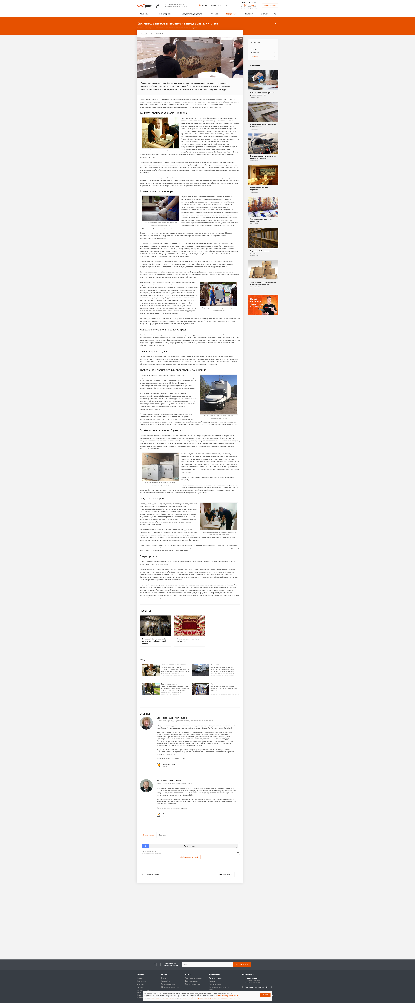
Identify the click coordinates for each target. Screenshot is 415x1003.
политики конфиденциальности (226, 996)
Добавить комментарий (189, 857)
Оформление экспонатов (170, 987)
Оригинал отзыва (169, 764)
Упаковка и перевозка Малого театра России (189, 640)
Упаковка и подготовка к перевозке (175, 665)
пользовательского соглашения (163, 998)
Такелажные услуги (169, 684)
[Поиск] (275, 14)
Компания (249, 14)
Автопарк (140, 984)
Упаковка (144, 14)
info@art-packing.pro (248, 5)
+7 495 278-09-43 (248, 3)
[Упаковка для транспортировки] (190, 38)
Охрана (213, 684)
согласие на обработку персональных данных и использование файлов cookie (210, 998)
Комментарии (148, 835)
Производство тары (168, 984)
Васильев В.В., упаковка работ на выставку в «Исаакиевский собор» (154, 641)
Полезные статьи (215, 978)
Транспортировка (164, 14)
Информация (231, 14)
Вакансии (140, 987)
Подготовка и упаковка (193, 978)
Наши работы (141, 981)
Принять (265, 995)
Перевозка (215, 665)
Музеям (214, 14)
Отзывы (139, 978)
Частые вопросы (215, 984)
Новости (212, 981)
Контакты (265, 14)
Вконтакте (163, 835)
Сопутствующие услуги (192, 14)
